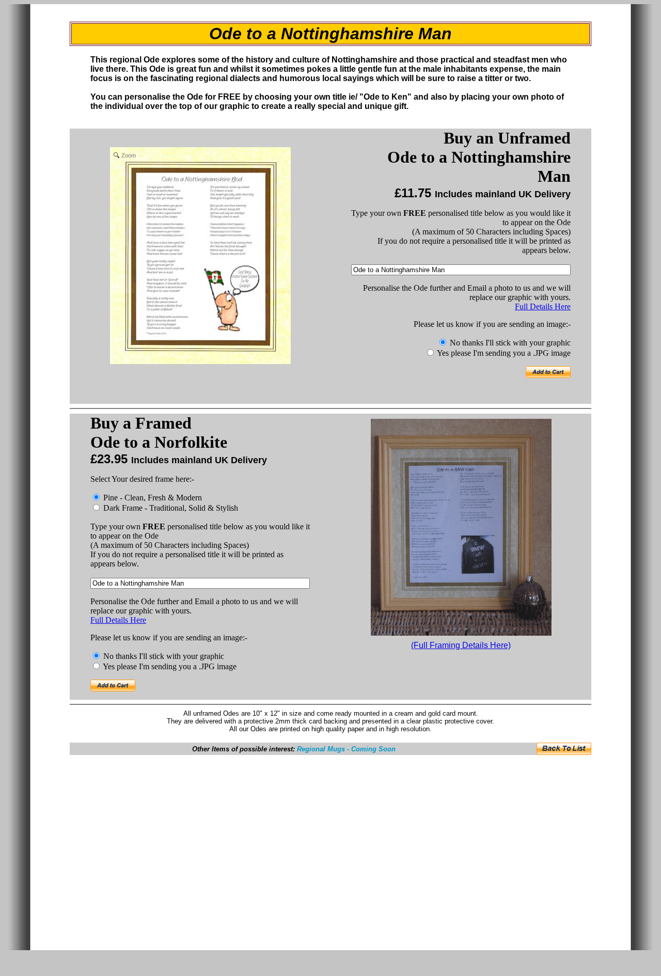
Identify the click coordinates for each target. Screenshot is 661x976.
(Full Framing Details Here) (461, 645)
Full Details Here (543, 306)
